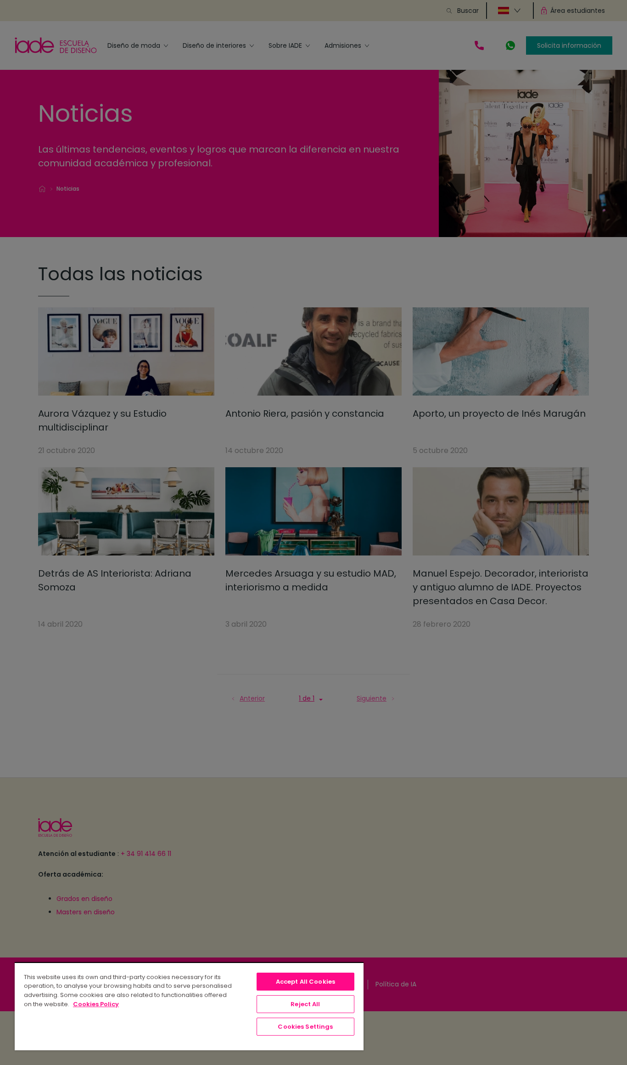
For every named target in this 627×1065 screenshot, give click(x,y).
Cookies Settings (305, 1026)
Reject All (305, 1004)
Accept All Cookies (305, 981)
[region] (189, 1006)
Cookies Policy (96, 1004)
